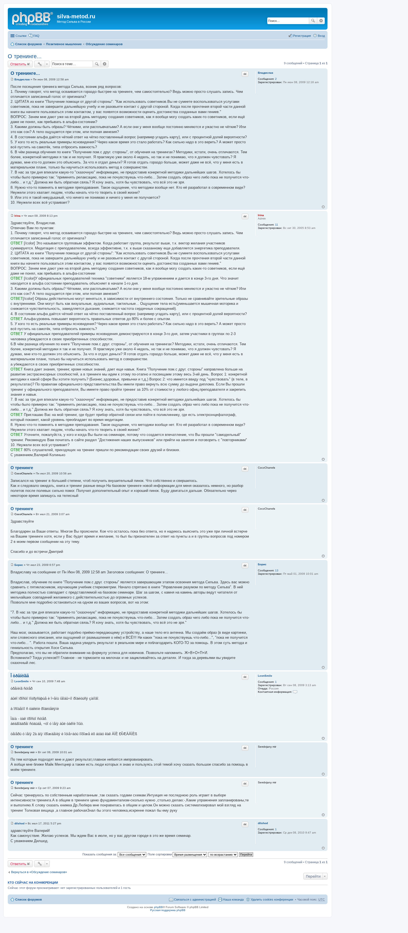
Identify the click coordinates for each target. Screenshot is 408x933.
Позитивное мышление (64, 44)
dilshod (263, 823)
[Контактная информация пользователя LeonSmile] (295, 691)
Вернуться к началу (323, 206)
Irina (261, 215)
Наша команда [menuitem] (233, 899)
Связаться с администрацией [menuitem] (195, 899)
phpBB (158, 907)
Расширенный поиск (321, 20)
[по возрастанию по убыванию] (223, 854)
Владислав (265, 72)
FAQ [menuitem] (36, 35)
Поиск (313, 20)
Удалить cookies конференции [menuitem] (272, 899)
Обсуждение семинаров (104, 44)
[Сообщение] (12, 79)
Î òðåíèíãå (20, 675)
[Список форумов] (33, 18)
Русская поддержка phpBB (167, 910)
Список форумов (28, 44)
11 (276, 224)
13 (276, 570)
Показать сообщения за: (100, 854)
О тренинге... (25, 56)
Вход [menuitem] (321, 35)
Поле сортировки (160, 854)
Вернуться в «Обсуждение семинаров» (39, 872)
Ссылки (21, 35)
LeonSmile (265, 675)
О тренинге (22, 467)
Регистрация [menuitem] (302, 35)
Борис (262, 564)
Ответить (18, 64)
